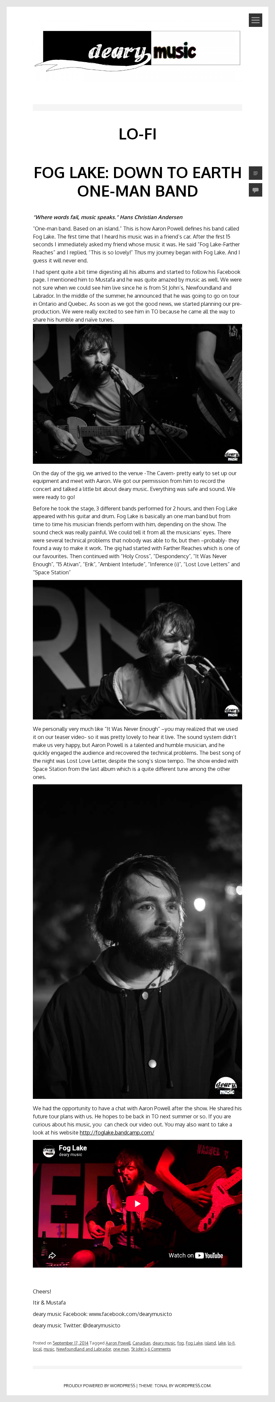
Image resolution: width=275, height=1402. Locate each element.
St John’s (139, 1349)
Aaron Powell (118, 1343)
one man (121, 1349)
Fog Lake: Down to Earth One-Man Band (138, 181)
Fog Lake (194, 1343)
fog (180, 1343)
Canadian (141, 1343)
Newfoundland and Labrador (83, 1349)
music (49, 1349)
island (210, 1343)
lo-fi (231, 1343)
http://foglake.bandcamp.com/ (117, 1132)
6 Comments (159, 1349)
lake (222, 1343)
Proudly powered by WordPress (99, 1385)
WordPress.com (193, 1385)
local (37, 1349)
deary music (164, 1343)
